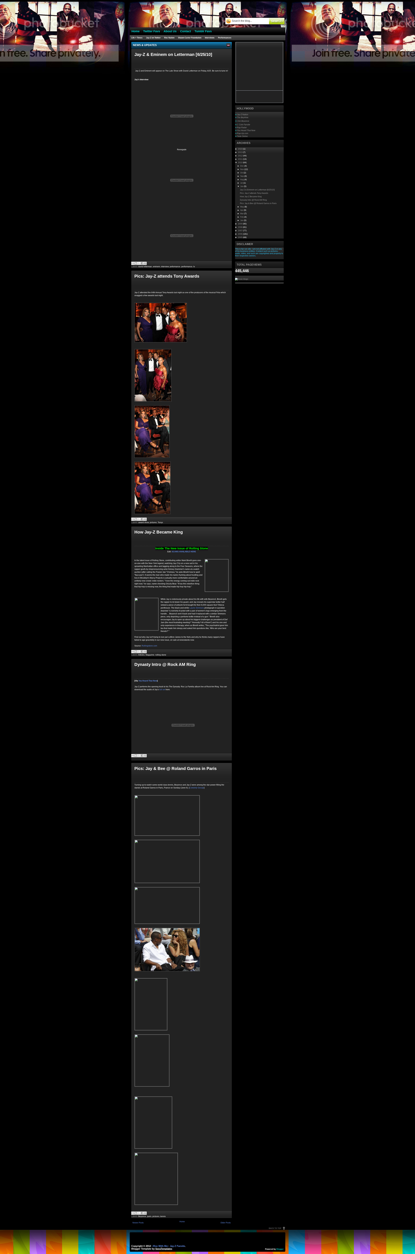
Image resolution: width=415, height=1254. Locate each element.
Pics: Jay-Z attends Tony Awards (166, 276)
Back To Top (275, 1228)
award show (143, 522)
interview (165, 266)
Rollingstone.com (149, 646)
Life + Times (136, 38)
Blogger (280, 1249)
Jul (241, 183)
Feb (242, 217)
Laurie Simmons (197, 608)
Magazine (150, 655)
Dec (242, 166)
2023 (240, 149)
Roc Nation (169, 38)
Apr (242, 210)
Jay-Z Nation (242, 114)
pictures (153, 522)
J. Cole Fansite (243, 124)
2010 (240, 162)
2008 (240, 227)
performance (186, 266)
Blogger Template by (151, 1248)
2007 (240, 230)
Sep (242, 176)
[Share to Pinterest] (145, 263)
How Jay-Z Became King (158, 532)
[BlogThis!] (135, 263)
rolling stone (160, 655)
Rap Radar (242, 127)
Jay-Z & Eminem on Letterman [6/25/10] (173, 54)
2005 (240, 237)
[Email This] (132, 263)
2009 (240, 224)
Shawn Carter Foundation (189, 38)
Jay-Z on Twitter (153, 38)
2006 (240, 234)
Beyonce (142, 1216)
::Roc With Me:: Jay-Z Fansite (168, 1246)
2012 (240, 156)
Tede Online (242, 136)
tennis (163, 1216)
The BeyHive (242, 117)
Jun (242, 186)
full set (162, 689)
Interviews (209, 38)
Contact (185, 31)
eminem (156, 266)
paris (149, 1216)
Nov (242, 169)
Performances (224, 38)
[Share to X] (139, 263)
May (242, 207)
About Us (170, 31)
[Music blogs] (241, 279)
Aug (242, 179)
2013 (240, 152)
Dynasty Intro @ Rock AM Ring (165, 664)
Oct (242, 173)
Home (182, 1221)
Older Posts (225, 1223)
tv (194, 266)
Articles (141, 655)
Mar (242, 213)
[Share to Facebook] (142, 263)
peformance (175, 266)
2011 (240, 159)
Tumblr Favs (203, 31)
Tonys (160, 522)
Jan (242, 220)
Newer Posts (138, 1223)
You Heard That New (246, 130)
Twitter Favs (151, 31)
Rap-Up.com (242, 133)
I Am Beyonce (243, 121)
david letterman (145, 266)
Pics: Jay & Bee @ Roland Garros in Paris (175, 768)
